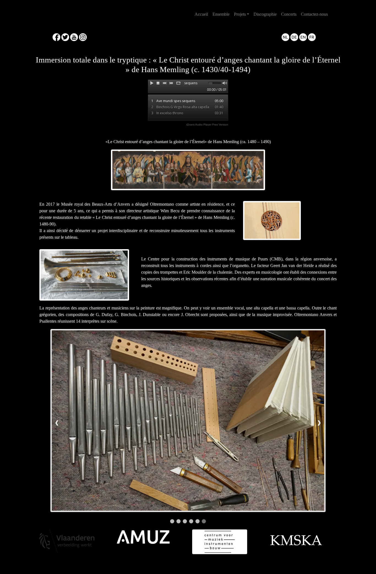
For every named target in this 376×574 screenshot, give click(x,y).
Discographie (265, 14)
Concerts (288, 14)
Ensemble (221, 14)
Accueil (202, 14)
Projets (240, 14)
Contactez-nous (314, 14)
